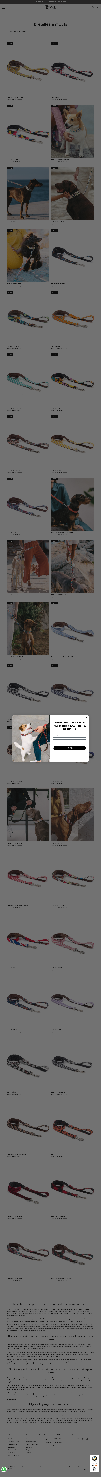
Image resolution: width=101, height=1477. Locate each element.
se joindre (70, 748)
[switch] (94, 1469)
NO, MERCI (70, 754)
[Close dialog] (86, 717)
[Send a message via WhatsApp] (4, 1469)
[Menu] (98, 1456)
